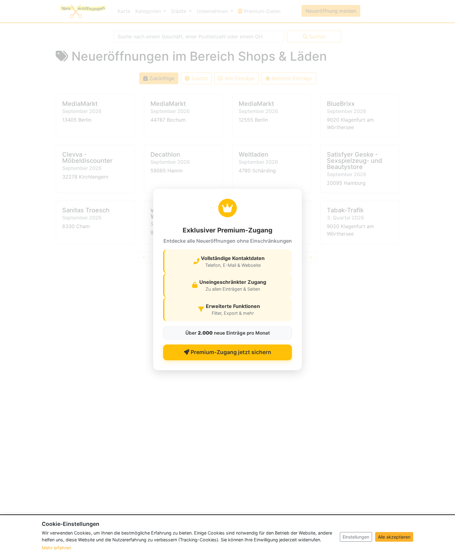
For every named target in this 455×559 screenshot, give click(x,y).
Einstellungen (356, 537)
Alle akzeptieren (394, 537)
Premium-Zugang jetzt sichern (230, 352)
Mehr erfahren (56, 547)
